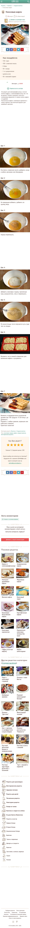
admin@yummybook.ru (15, 463)
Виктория (14, 83)
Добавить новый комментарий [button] (15, 539)
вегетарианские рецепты (7, 434)
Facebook (11, 49)
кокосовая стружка (8, 433)
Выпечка (13, 431)
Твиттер (18, 49)
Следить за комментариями (11, 519)
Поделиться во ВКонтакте (7, 49)
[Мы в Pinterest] (17, 922)
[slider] (15, 445)
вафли (15, 433)
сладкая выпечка (21, 433)
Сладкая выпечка (21, 431)
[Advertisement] (15, 124)
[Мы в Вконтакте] (13, 922)
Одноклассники (14, 49)
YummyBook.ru (15, 1)
